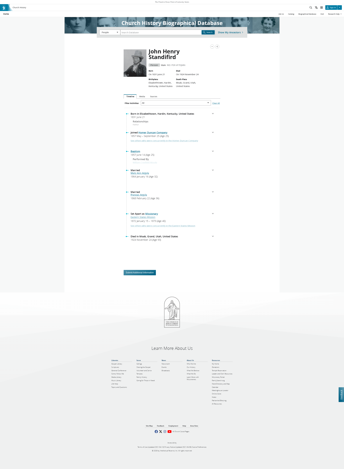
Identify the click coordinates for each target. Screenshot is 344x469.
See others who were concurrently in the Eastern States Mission (163, 225)
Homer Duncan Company (152, 132)
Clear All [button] (216, 103)
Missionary (151, 213)
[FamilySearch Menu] (212, 47)
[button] (173, 116)
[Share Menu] (217, 47)
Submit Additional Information (140, 272)
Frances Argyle (139, 195)
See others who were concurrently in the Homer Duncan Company (164, 140)
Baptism (135, 151)
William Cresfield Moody (145, 162)
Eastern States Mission (143, 217)
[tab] (130, 96)
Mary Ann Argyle (140, 173)
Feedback (341, 394)
